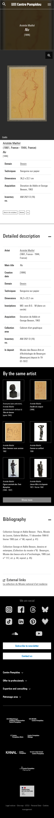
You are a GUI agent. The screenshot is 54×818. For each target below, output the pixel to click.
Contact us (27, 656)
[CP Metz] (19, 738)
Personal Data (36, 805)
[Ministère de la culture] (27, 791)
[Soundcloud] (15, 634)
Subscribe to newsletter (27, 645)
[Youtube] (39, 634)
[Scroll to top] (47, 811)
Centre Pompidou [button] (12, 672)
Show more (27, 499)
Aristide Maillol (11, 143)
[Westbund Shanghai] (39, 755)
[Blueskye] (45, 610)
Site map (20, 805)
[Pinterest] (33, 622)
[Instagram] (9, 610)
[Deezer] (45, 622)
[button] (27, 236)
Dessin (23, 163)
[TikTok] (9, 622)
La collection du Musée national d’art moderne (25, 583)
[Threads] (33, 610)
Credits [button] (4, 137)
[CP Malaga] (35, 738)
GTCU (27, 805)
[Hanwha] (27, 771)
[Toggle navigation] (49, 4)
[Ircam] (38, 722)
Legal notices (11, 805)
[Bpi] (17, 722)
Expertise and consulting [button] (15, 688)
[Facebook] (21, 610)
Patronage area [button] (10, 696)
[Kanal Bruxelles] (18, 755)
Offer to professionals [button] (13, 680)
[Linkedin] (21, 622)
